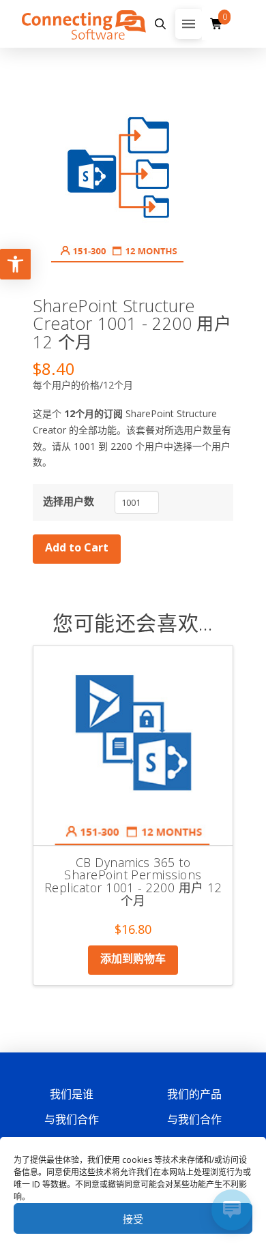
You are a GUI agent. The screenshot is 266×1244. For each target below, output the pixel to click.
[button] (160, 23)
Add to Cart (76, 547)
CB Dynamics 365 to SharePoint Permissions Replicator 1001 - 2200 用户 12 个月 (133, 881)
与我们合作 (71, 1119)
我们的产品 (194, 1094)
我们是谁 (71, 1094)
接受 (133, 1219)
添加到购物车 (133, 958)
